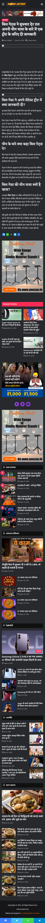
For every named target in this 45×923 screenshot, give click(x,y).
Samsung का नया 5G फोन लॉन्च (29, 692)
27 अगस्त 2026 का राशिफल (27, 611)
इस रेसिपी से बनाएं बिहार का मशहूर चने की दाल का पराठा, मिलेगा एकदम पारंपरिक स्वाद (30, 843)
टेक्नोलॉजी (5, 20)
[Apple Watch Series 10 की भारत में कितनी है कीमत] (12, 314)
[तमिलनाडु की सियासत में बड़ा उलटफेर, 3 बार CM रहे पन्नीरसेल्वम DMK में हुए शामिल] (36, 774)
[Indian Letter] (16, 4)
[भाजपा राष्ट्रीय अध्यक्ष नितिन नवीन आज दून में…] (36, 739)
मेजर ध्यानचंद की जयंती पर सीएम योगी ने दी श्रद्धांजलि (29, 498)
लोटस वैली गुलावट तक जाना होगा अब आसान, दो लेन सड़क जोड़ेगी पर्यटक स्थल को (29, 476)
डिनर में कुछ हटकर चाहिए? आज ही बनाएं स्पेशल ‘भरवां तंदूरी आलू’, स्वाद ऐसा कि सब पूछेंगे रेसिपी (30, 890)
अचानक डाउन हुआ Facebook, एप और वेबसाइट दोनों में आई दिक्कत (29, 682)
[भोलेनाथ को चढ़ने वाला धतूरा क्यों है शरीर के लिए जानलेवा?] (9, 523)
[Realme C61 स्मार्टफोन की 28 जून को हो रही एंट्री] (33, 342)
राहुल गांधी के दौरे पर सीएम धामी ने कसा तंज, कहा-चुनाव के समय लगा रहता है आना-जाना (14, 726)
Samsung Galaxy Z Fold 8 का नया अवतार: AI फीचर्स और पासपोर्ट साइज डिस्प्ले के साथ (22, 658)
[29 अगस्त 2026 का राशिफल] (9, 581)
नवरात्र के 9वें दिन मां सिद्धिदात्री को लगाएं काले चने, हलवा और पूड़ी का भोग (22, 818)
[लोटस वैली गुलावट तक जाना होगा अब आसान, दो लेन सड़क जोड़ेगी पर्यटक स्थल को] (9, 477)
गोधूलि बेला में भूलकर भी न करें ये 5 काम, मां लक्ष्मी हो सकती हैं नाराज (21, 566)
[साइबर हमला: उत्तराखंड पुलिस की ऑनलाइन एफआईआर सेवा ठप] (9, 511)
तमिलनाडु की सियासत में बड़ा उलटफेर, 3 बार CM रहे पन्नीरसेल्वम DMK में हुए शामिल (14, 773)
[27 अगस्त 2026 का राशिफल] (9, 615)
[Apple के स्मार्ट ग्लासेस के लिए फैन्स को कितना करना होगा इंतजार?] (9, 707)
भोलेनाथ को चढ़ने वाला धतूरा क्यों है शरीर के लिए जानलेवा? (30, 520)
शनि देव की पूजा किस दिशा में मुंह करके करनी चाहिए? (29, 590)
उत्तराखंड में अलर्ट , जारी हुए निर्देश (29, 485)
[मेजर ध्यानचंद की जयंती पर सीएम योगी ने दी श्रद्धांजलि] (9, 500)
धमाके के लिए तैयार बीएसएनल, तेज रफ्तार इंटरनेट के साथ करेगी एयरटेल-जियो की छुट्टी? (32, 326)
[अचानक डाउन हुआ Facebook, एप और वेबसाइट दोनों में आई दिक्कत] (9, 684)
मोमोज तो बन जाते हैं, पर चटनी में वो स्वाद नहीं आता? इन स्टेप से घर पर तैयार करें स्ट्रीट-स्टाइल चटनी (30, 867)
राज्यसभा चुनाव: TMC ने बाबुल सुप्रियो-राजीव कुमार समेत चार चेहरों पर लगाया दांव (14, 761)
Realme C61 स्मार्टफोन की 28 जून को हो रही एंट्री (33, 352)
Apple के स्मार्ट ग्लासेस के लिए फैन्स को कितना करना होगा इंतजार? (30, 705)
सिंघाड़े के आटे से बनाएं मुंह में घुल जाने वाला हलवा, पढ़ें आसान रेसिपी (30, 830)
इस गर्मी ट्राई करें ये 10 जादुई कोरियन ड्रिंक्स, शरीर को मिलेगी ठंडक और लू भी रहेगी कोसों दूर (30, 855)
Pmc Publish (8, 40)
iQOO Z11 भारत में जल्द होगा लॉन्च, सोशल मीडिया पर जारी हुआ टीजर (30, 671)
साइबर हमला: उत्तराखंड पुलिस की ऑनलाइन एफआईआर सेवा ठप (29, 509)
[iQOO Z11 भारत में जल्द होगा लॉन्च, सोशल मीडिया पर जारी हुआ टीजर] (9, 673)
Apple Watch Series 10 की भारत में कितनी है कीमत (11, 324)
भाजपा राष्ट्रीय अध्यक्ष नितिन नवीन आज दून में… (13, 737)
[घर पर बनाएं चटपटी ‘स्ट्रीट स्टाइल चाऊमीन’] (9, 880)
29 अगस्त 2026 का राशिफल (27, 577)
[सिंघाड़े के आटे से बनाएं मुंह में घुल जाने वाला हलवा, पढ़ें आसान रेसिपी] (9, 833)
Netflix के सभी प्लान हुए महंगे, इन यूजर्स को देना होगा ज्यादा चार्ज (11, 342)
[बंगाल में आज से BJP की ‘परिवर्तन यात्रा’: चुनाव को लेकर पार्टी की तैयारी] (36, 750)
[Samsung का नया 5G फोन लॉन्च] (9, 696)
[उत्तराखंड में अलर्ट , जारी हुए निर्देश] (9, 489)
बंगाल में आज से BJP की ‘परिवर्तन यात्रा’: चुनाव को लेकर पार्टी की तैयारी (14, 748)
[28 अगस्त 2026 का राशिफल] (9, 603)
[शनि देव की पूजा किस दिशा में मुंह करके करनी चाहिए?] (9, 592)
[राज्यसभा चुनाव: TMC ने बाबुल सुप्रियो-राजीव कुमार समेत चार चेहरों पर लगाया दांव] (36, 762)
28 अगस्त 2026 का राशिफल (27, 600)
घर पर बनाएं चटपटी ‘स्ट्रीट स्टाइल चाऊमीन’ (29, 878)
